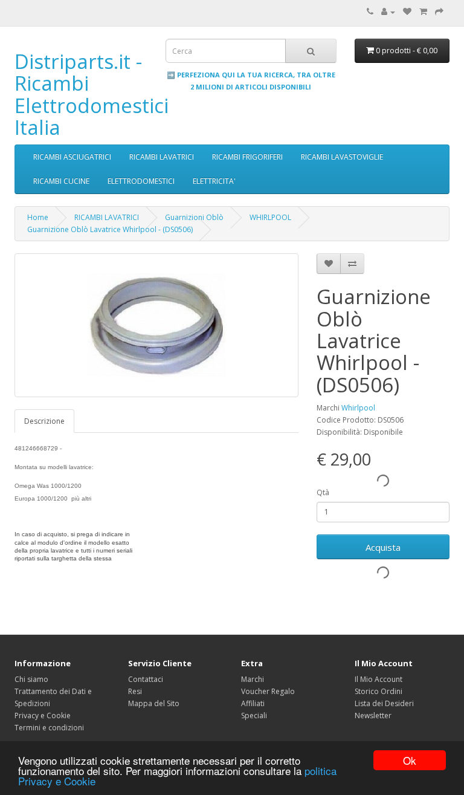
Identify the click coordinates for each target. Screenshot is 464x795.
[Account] (388, 12)
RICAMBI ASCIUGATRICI (72, 157)
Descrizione (44, 421)
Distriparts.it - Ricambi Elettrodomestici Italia (91, 94)
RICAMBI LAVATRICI (161, 157)
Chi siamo (31, 679)
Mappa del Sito (153, 703)
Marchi (252, 679)
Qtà (323, 492)
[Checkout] (439, 12)
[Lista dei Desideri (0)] (407, 12)
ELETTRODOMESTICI (141, 181)
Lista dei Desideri (384, 703)
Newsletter (373, 715)
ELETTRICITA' (214, 181)
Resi (135, 691)
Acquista (383, 547)
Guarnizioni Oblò (194, 217)
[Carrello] (423, 12)
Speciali (254, 715)
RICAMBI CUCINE (61, 181)
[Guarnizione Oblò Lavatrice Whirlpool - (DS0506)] (156, 325)
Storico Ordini (378, 691)
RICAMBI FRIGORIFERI (247, 157)
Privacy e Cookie (42, 715)
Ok (409, 760)
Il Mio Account (378, 679)
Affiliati (253, 703)
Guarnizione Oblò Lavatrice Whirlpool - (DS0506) (110, 229)
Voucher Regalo (268, 691)
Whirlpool (358, 408)
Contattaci (145, 679)
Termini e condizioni (49, 727)
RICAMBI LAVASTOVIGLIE (342, 157)
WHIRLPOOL (270, 217)
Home (37, 217)
